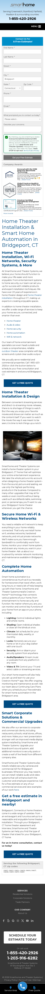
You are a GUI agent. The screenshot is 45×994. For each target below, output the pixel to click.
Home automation (16, 333)
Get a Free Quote (22, 383)
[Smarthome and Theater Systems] (22, 986)
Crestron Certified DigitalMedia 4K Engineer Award (28, 201)
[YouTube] (28, 920)
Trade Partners (23, 902)
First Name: (9, 48)
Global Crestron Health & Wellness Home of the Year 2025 (28, 184)
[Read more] (26, 180)
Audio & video (13, 325)
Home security (14, 329)
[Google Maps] (14, 920)
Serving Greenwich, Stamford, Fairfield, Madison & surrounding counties (22, 13)
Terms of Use (28, 150)
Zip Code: (28, 84)
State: (7, 84)
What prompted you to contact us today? (22, 115)
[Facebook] (4, 920)
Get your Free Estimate (22, 157)
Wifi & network (14, 337)
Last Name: (9, 57)
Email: (7, 106)
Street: (7, 66)
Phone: (7, 93)
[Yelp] (9, 920)
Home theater (14, 321)
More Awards (8, 213)
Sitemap (37, 980)
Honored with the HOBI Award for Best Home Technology (27, 170)
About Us (22, 913)
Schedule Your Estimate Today (22, 937)
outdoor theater (10, 351)
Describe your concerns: (14, 125)
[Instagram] (18, 920)
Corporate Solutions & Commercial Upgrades (22, 717)
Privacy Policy (10, 980)
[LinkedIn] (33, 920)
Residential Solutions (22, 894)
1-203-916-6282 (22, 958)
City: (6, 75)
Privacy (36, 150)
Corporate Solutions (22, 898)
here (16, 790)
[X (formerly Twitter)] (23, 920)
